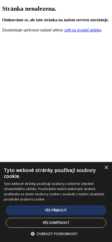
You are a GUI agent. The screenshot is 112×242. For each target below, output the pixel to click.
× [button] (106, 168)
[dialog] (56, 202)
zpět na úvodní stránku (83, 30)
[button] (56, 233)
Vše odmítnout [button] (56, 222)
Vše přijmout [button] (56, 210)
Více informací (57, 199)
